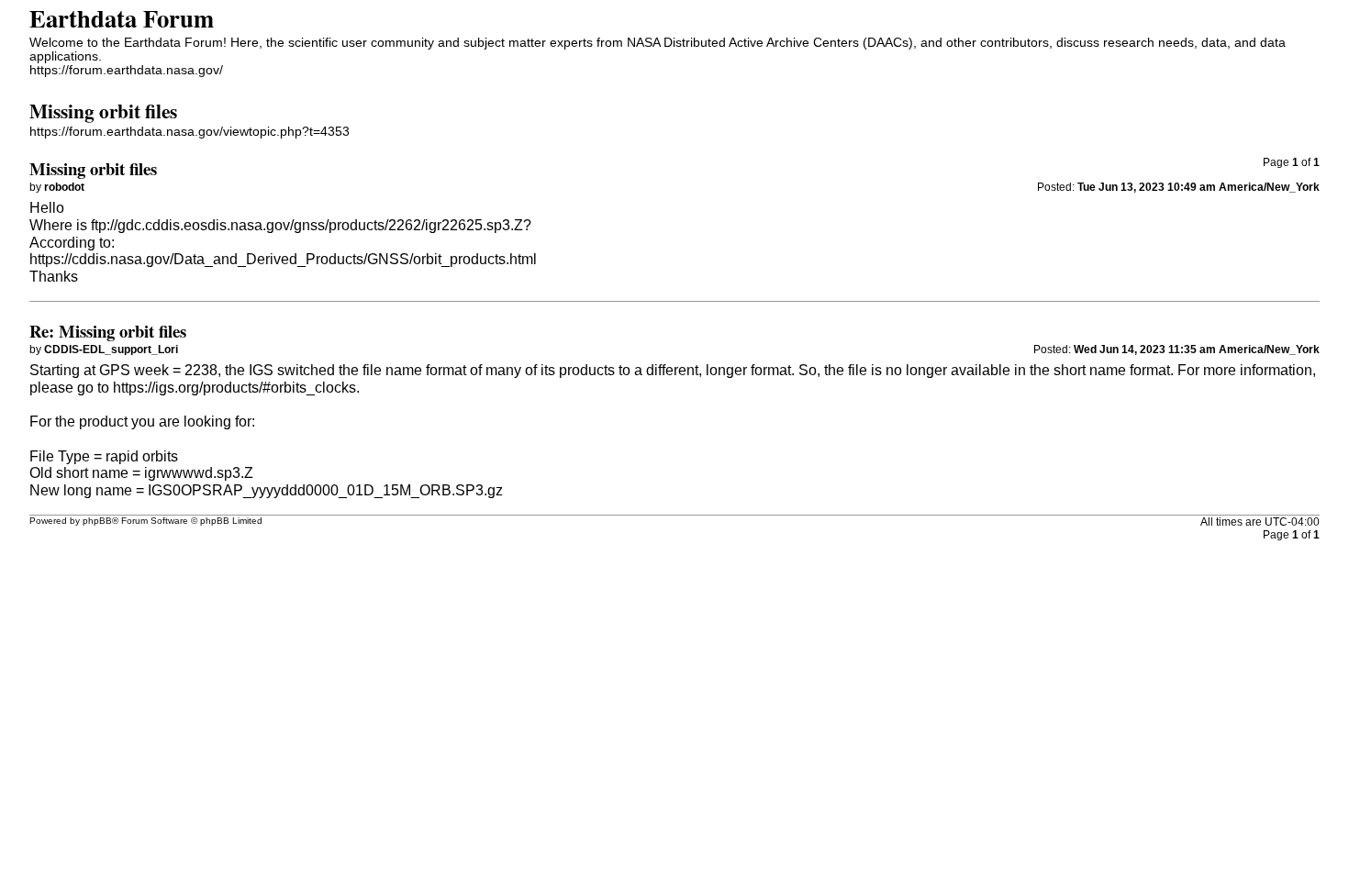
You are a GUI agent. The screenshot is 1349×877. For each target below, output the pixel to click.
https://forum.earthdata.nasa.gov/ (126, 70)
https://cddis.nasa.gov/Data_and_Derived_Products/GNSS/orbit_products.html (283, 259)
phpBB (97, 521)
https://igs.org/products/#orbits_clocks (234, 387)
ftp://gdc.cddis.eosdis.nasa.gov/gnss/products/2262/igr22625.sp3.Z (307, 225)
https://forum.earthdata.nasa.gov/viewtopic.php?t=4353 (189, 132)
